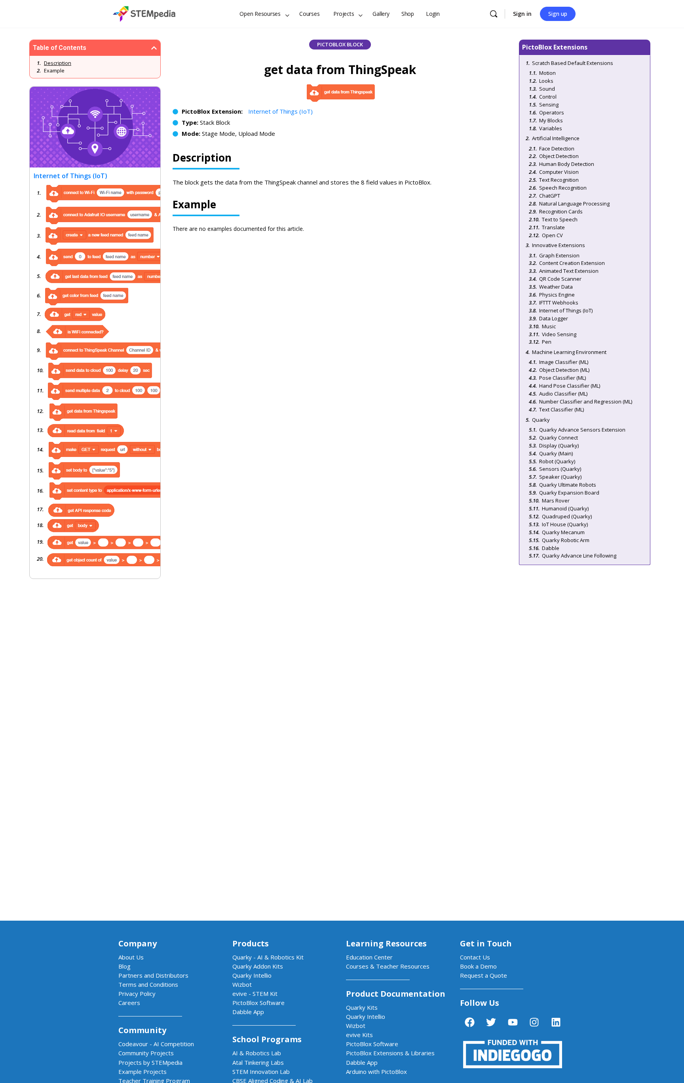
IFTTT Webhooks (558, 302)
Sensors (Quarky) (560, 468)
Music (549, 326)
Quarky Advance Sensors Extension (582, 429)
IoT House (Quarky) (565, 524)
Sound (547, 88)
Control (548, 96)
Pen (546, 341)
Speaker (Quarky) (560, 476)
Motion (547, 72)
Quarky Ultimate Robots (567, 484)
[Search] (494, 14)
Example (54, 70)
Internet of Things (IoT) (280, 111)
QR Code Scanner (560, 278)
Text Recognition (559, 179)
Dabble (550, 548)
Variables (550, 128)
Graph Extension (559, 255)
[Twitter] (491, 1022)
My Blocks (551, 120)
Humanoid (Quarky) (565, 508)
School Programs (267, 1039)
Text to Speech (560, 219)
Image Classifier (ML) (563, 361)
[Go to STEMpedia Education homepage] (144, 12)
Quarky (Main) (556, 453)
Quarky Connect (558, 437)
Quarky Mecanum (563, 532)
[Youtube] (512, 1022)
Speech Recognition (563, 187)
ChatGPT (549, 195)
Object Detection (559, 156)
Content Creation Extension (572, 262)
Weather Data (556, 286)
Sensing (549, 104)
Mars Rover (556, 500)
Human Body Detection (566, 163)
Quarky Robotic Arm (565, 540)
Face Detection (556, 148)
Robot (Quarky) (557, 461)
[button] (154, 48)
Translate (553, 227)
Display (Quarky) (559, 445)
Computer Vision (559, 171)
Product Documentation (395, 993)
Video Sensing (559, 334)
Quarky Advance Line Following (579, 555)
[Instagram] (534, 1022)
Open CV (552, 235)
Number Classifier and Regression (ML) (585, 401)
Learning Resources (386, 943)
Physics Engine (557, 294)
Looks (546, 80)
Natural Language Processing (574, 203)
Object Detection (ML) (564, 369)
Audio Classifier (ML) (563, 393)
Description (57, 63)
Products (250, 943)
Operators (551, 112)
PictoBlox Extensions (554, 47)
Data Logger (553, 318)
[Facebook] (469, 1022)
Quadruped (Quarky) (567, 516)
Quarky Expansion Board (569, 492)
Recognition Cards (561, 211)
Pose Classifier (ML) (562, 377)
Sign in (522, 13)
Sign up (557, 13)
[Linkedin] (556, 1022)
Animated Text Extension (568, 270)
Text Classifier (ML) (561, 409)
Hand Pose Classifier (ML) (569, 385)
